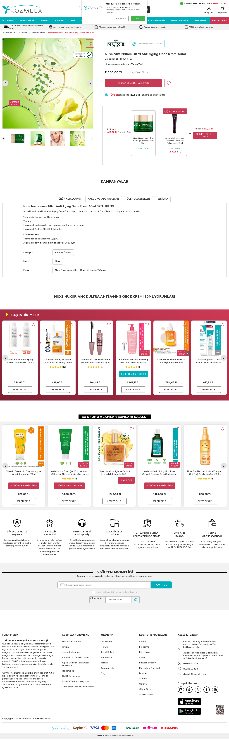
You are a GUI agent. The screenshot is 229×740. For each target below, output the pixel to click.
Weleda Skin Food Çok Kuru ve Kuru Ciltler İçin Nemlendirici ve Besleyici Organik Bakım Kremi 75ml (69, 473)
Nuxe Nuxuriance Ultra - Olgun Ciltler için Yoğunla (80, 270)
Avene (142, 641)
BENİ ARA (163, 198)
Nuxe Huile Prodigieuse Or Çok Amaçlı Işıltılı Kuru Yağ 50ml (114, 472)
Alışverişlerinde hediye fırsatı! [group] (112, 27)
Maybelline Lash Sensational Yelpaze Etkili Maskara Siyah (95, 361)
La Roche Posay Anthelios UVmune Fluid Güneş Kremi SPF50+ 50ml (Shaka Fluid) (58, 361)
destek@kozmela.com (195, 674)
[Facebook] (206, 689)
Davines (143, 673)
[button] (5, 83)
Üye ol (114, 94)
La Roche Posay (147, 662)
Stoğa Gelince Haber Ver (133, 83)
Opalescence (146, 694)
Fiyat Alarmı (141, 72)
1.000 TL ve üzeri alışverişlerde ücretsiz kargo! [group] (26, 26)
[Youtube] (215, 689)
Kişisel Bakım (107, 652)
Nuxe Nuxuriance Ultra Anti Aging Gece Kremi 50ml (71, 32)
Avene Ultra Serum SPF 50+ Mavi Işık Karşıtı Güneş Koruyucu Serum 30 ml (171, 361)
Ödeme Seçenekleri (138, 198)
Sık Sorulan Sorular (71, 641)
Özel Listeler (21, 32)
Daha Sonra (120, 18)
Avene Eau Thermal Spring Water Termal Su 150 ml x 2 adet (20, 361)
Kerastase (144, 652)
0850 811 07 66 (190, 663)
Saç (73, 20)
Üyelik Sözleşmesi (71, 652)
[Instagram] (181, 689)
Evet (138, 18)
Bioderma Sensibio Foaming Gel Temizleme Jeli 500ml (133, 361)
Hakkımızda (68, 670)
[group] (47, 83)
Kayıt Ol (161, 584)
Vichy (142, 657)
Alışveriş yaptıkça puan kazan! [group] (67, 27)
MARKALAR (200, 20)
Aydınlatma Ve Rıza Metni (75, 657)
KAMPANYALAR (219, 20)
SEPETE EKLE (19, 389)
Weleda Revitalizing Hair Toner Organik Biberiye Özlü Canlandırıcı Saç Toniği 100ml (159, 473)
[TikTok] (189, 689)
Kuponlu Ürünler (38, 32)
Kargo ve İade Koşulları (103, 198)
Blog (102, 673)
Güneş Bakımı (27, 20)
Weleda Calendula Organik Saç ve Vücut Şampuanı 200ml (23, 472)
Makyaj (45, 20)
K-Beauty (59, 20)
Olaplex (143, 678)
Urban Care (145, 689)
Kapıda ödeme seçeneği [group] (155, 27)
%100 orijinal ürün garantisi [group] (201, 27)
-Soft (98, 735)
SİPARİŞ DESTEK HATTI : (205, 3)
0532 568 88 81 (190, 668)
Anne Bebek (106, 657)
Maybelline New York (149, 668)
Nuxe (57, 261)
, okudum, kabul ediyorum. (116, 592)
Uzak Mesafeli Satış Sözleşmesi (78, 686)
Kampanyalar (107, 668)
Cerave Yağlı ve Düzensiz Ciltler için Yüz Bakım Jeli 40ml (209, 361)
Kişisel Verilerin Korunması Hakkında (75, 664)
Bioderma (144, 646)
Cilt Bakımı (8, 20)
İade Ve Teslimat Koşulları (75, 681)
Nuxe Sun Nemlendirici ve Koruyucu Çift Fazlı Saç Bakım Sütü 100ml (205, 472)
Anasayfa (7, 32)
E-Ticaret (105, 735)
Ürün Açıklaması (70, 198)
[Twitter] (198, 689)
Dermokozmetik (156, 20)
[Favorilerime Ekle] (33, 325)
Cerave (143, 683)
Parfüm (104, 662)
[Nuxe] (116, 43)
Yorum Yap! (137, 64)
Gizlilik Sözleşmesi (71, 676)
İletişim (65, 646)
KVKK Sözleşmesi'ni (105, 592)
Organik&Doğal (180, 20)
